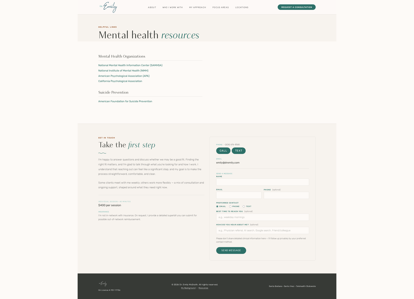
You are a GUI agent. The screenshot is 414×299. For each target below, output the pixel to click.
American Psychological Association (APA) (123, 75)
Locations (242, 7)
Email (219, 159)
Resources (203, 288)
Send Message (231, 250)
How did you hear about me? (237, 224)
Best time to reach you (234, 211)
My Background (188, 288)
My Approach (197, 7)
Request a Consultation (296, 7)
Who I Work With (173, 7)
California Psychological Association (120, 81)
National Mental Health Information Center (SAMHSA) (130, 65)
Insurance (103, 212)
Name (219, 176)
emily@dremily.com (228, 162)
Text (238, 150)
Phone (219, 145)
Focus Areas (220, 7)
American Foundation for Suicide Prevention (125, 101)
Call (223, 150)
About (152, 7)
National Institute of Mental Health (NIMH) (123, 70)
